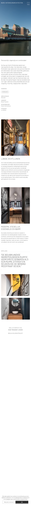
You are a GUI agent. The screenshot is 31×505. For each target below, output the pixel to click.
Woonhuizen (5, 91)
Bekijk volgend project (15, 333)
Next (27, 33)
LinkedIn (20, 329)
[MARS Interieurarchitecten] (12, 3)
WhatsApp (14, 329)
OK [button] (22, 502)
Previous (3, 33)
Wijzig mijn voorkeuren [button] (9, 502)
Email (9, 329)
